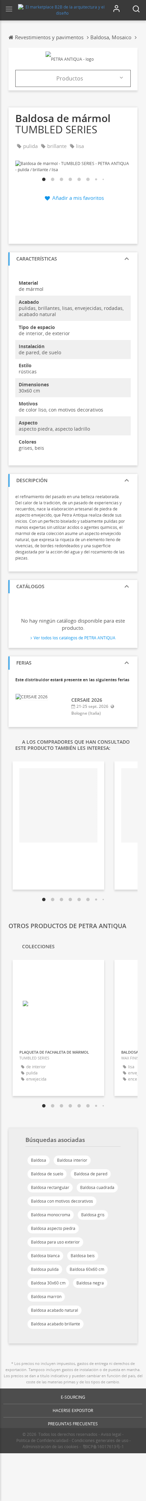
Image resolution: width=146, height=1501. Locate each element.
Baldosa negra (90, 1283)
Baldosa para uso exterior (55, 1242)
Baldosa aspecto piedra (53, 1228)
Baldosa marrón (46, 1296)
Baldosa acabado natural (54, 1310)
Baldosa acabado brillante (55, 1324)
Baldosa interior (72, 1160)
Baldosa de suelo (47, 1174)
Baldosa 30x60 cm (48, 1283)
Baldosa (38, 1160)
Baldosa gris (93, 1215)
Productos (69, 78)
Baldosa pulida (45, 1269)
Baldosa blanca (45, 1256)
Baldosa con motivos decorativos (62, 1201)
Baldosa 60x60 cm (87, 1269)
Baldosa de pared (90, 1174)
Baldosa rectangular (50, 1187)
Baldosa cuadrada (97, 1187)
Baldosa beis (83, 1256)
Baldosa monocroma (50, 1215)
